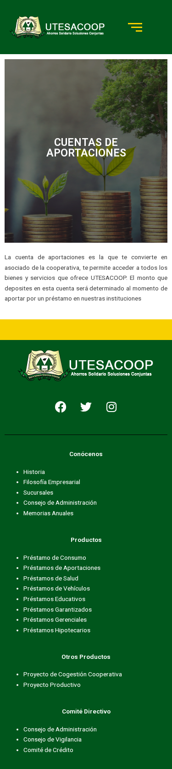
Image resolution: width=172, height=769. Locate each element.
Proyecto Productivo (52, 684)
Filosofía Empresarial (51, 481)
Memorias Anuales (48, 513)
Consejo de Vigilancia (52, 739)
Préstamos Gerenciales (55, 619)
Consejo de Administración (60, 502)
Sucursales (38, 492)
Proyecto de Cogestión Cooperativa (72, 674)
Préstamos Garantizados (57, 609)
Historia (34, 471)
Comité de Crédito (48, 749)
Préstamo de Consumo (54, 557)
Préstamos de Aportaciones (61, 567)
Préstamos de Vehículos (56, 588)
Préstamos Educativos (54, 598)
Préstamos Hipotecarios (56, 630)
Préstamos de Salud (50, 578)
